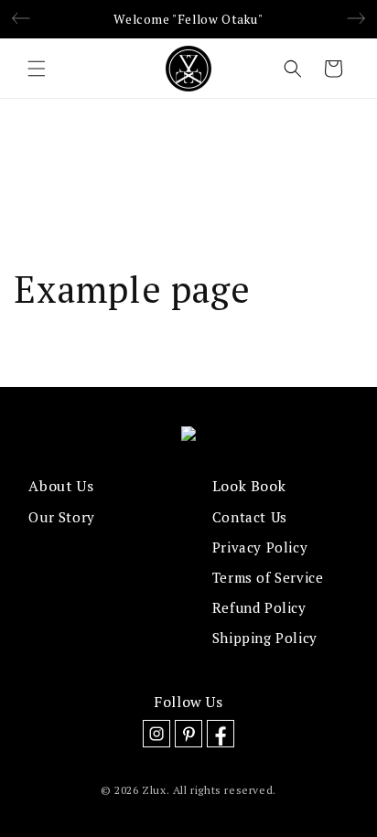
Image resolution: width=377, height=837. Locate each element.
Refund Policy (259, 607)
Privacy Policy (259, 547)
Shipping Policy (265, 637)
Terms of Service (268, 577)
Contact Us (249, 517)
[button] (36, 68)
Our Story (61, 517)
